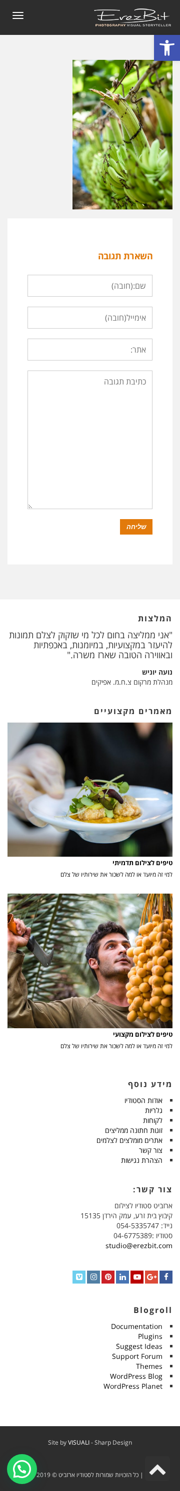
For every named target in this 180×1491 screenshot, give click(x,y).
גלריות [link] (153, 1110)
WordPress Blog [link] (136, 1376)
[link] (167, 48)
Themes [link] (149, 1366)
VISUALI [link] (79, 1442)
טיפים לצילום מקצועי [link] (142, 1034)
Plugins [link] (150, 1336)
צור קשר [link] (150, 1150)
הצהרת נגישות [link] (141, 1160)
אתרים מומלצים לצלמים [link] (129, 1140)
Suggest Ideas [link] (139, 1346)
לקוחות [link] (152, 1120)
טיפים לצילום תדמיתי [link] (142, 863)
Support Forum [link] (137, 1356)
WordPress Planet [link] (133, 1386)
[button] (22, 1469)
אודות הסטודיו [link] (143, 1100)
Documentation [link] (136, 1326)
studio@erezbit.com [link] (139, 1245)
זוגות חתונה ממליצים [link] (133, 1130)
